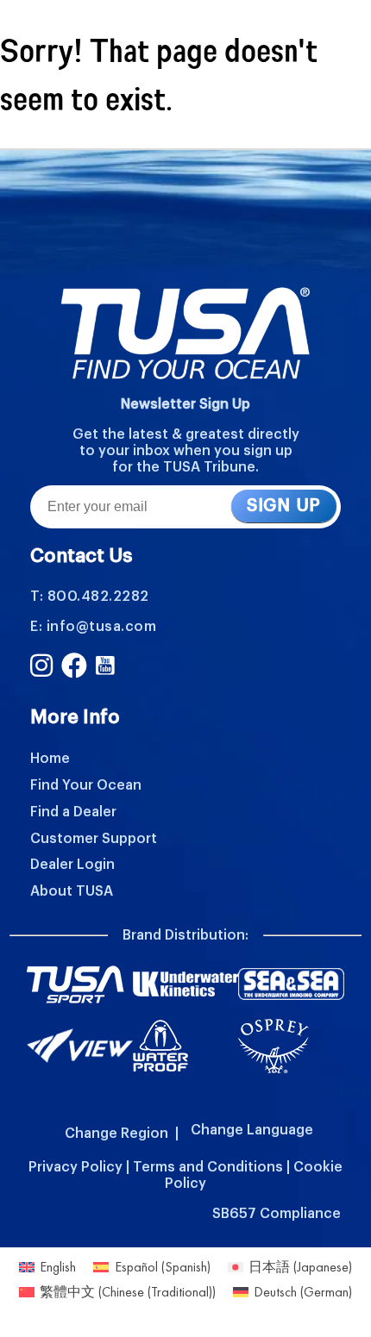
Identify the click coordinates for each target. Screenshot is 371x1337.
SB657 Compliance (276, 1214)
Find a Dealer (73, 812)
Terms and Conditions (208, 1167)
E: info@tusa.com (93, 627)
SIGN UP (284, 506)
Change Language (252, 1130)
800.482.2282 (98, 596)
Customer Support (93, 839)
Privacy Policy (75, 1167)
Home (50, 758)
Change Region (116, 1133)
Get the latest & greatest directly (185, 434)
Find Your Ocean (85, 785)
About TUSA (71, 891)
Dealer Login (72, 865)
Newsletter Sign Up (185, 404)
